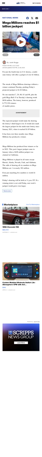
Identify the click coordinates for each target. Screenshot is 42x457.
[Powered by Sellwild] (37, 321)
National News (10, 18)
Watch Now (36, 3)
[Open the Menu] (3, 3)
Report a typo (7, 191)
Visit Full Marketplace (33, 204)
